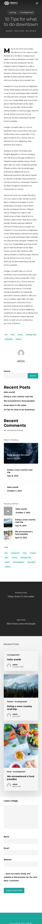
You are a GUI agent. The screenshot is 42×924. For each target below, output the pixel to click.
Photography (18, 562)
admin (10, 31)
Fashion (10, 702)
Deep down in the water (15, 405)
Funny (20, 335)
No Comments (31, 31)
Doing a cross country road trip (18, 397)
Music (7, 562)
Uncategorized (26, 12)
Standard (8, 339)
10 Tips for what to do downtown (19, 410)
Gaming (12, 12)
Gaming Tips (31, 335)
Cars (12, 335)
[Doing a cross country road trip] (21, 697)
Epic (6, 558)
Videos (18, 339)
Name (7, 837)
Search (7, 371)
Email (7, 848)
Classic (33, 553)
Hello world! (9, 392)
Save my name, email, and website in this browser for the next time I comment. (20, 877)
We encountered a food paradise (19, 401)
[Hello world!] (21, 661)
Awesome (15, 553)
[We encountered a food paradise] (21, 757)
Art (6, 335)
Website (8, 860)
